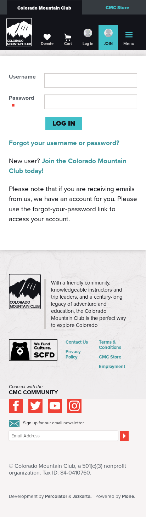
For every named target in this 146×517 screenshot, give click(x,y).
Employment (112, 366)
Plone (128, 496)
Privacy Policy (73, 354)
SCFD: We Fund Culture (33, 350)
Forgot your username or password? (64, 143)
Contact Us (77, 342)
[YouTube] (55, 406)
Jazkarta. (82, 496)
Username (22, 76)
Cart (68, 43)
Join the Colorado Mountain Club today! (68, 166)
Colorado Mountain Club (44, 8)
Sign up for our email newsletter (53, 423)
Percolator (56, 496)
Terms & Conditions (110, 344)
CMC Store (117, 7)
